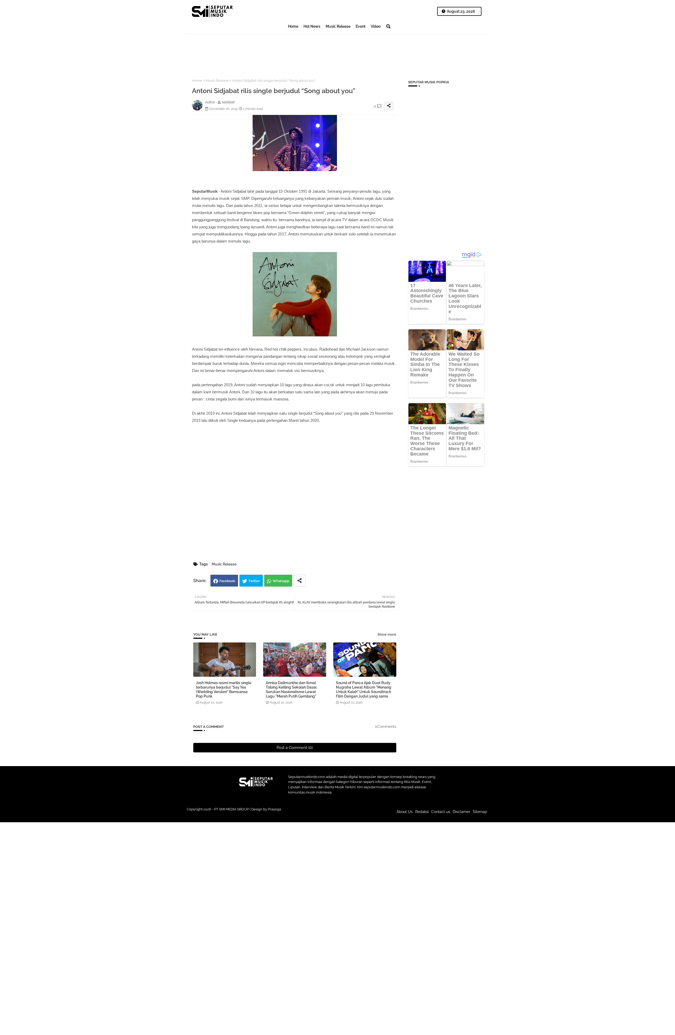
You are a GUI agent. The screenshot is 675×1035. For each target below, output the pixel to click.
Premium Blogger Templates (302, 814)
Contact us (440, 812)
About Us (405, 812)
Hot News (311, 26)
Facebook (227, 581)
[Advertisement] (283, 52)
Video (375, 26)
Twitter (254, 581)
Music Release (338, 26)
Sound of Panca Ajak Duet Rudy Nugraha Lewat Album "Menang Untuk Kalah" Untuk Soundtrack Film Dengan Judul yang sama (363, 689)
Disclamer (461, 812)
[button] (388, 26)
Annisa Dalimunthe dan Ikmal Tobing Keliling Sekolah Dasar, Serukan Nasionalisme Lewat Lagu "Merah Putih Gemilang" (291, 689)
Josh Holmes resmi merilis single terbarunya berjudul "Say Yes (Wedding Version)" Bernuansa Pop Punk (223, 689)
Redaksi (422, 812)
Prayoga (274, 809)
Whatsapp (281, 581)
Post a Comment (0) (295, 747)
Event (360, 26)
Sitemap (480, 812)
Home (293, 26)
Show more (387, 634)
